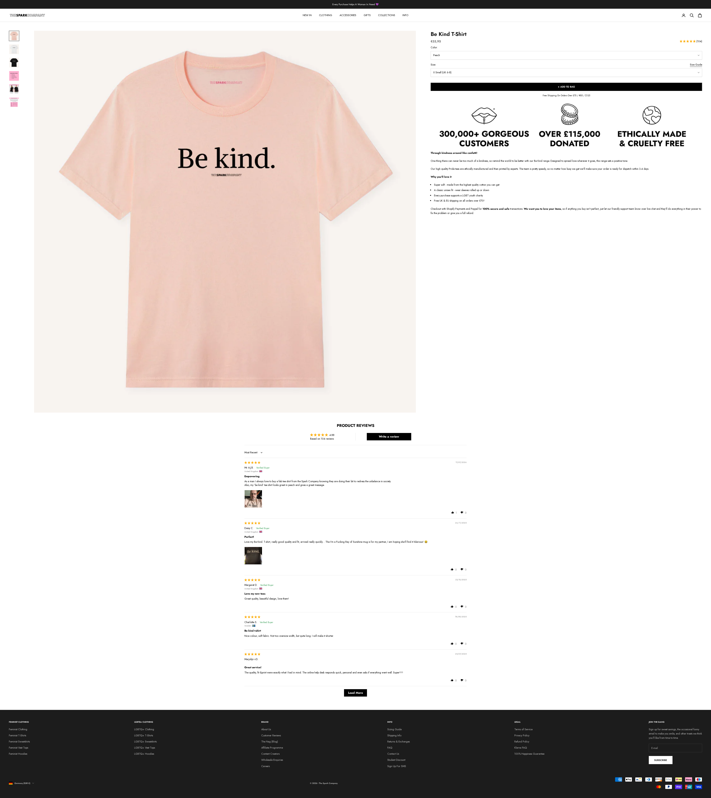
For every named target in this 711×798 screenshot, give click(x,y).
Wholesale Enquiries (272, 760)
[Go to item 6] (14, 102)
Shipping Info (394, 735)
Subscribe (660, 760)
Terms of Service (523, 729)
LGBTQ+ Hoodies (144, 754)
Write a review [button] (389, 436)
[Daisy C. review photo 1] (253, 556)
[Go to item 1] (14, 36)
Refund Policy (521, 741)
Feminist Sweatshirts (19, 741)
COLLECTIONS (386, 15)
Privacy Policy (521, 735)
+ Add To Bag (566, 87)
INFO (405, 15)
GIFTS (367, 15)
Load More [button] (355, 693)
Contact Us (393, 754)
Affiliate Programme (272, 748)
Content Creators (270, 754)
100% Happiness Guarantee (529, 754)
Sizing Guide (394, 729)
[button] (688, 41)
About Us (266, 729)
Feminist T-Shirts (17, 735)
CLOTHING (325, 15)
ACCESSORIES (348, 15)
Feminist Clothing (18, 729)
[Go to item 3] (14, 62)
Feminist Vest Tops (18, 748)
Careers (265, 766)
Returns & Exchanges (398, 741)
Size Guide (696, 65)
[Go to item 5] (14, 89)
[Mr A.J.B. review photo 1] (253, 499)
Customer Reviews (271, 735)
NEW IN (307, 15)
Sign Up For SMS (396, 766)
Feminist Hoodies (18, 754)
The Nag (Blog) (269, 741)
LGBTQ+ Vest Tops (144, 748)
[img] (252, 462)
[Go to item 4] (14, 76)
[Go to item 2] (14, 49)
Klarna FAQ (520, 748)
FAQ (389, 748)
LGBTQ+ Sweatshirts (145, 741)
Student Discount (396, 760)
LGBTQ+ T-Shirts (143, 735)
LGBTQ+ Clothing (144, 729)
